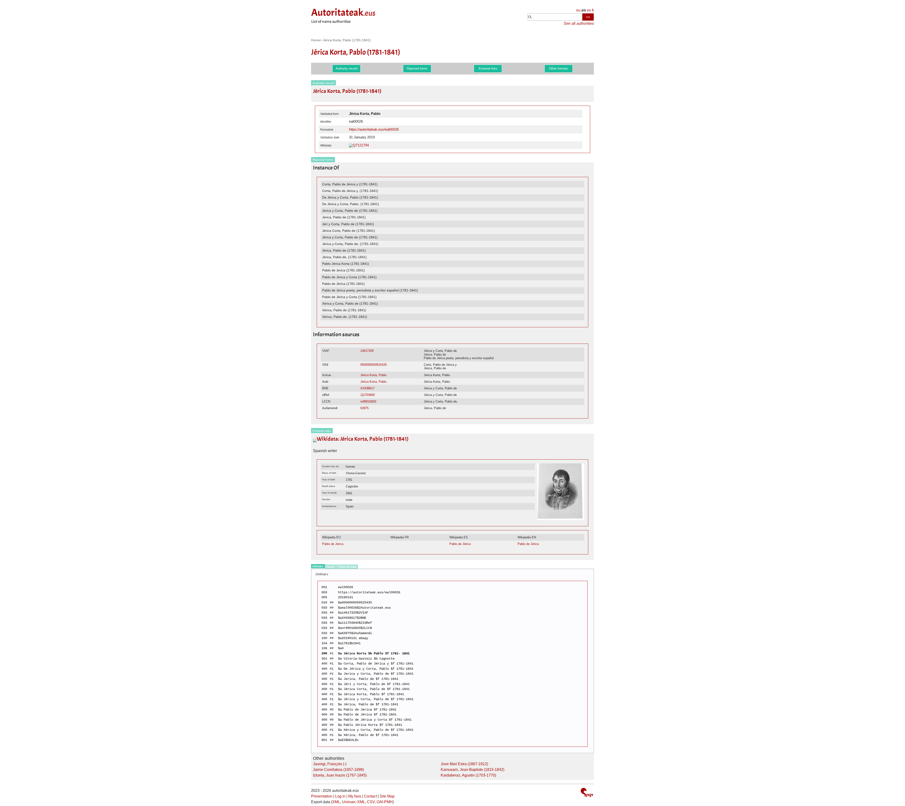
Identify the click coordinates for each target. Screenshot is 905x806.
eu (578, 10)
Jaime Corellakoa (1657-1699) (338, 770)
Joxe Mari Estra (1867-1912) (464, 764)
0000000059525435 (373, 364)
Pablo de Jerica (332, 544)
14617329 (367, 351)
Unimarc (318, 566)
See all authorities (579, 23)
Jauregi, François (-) (329, 764)
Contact (370, 796)
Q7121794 (361, 145)
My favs (354, 796)
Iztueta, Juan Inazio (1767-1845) (340, 775)
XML (336, 802)
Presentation (321, 796)
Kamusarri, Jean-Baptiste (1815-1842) (472, 770)
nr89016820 (368, 401)
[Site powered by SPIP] (587, 793)
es (589, 10)
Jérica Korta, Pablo (373, 375)
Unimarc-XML (353, 802)
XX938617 (367, 388)
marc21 (330, 567)
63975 (364, 408)
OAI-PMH (385, 802)
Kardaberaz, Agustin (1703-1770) (468, 775)
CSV (371, 802)
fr (593, 10)
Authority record (346, 68)
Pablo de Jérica (460, 544)
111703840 (367, 395)
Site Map (387, 796)
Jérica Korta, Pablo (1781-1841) (347, 40)
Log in (340, 796)
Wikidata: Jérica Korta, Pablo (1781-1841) (362, 438)
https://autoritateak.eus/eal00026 (374, 129)
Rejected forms (417, 68)
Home (315, 40)
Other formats (558, 68)
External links (488, 68)
